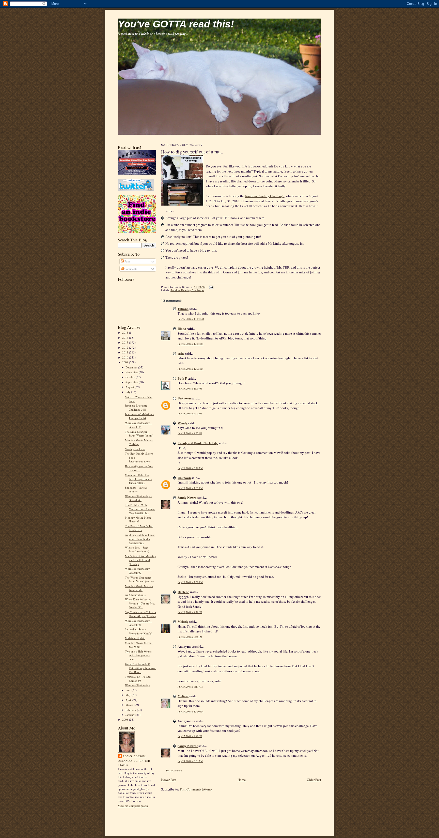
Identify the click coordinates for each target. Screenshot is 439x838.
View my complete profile (133, 806)
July (128, 392)
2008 (125, 719)
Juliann (183, 308)
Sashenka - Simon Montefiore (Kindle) (138, 631)
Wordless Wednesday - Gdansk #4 (138, 425)
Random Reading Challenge (264, 196)
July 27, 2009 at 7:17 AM (190, 686)
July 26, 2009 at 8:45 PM (190, 637)
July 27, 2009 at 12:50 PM (190, 711)
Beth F (182, 378)
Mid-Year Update (135, 638)
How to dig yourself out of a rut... (139, 468)
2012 (125, 347)
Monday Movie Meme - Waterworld (139, 588)
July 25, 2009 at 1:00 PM (190, 388)
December (132, 367)
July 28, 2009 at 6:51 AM (190, 761)
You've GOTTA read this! (176, 24)
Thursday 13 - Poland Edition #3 (138, 678)
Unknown (184, 398)
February (131, 710)
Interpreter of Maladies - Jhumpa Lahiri (139, 416)
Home (242, 779)
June (129, 690)
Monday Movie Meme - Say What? (139, 645)
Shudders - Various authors (136, 489)
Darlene (183, 591)
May (129, 695)
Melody (183, 621)
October (131, 377)
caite (181, 353)
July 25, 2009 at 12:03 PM (190, 344)
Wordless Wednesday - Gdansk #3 (138, 498)
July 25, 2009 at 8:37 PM (190, 433)
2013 (125, 342)
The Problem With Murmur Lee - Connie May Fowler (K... (140, 509)
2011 (125, 352)
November (132, 372)
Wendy (182, 423)
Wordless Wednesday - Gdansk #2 (138, 571)
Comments (130, 269)
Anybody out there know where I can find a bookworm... (140, 539)
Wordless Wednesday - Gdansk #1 (138, 623)
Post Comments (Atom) (196, 789)
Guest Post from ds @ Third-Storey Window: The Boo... (140, 668)
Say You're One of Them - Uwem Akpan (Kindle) (140, 614)
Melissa (183, 695)
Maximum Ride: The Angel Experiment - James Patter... (138, 479)
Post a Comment (174, 770)
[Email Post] (210, 287)
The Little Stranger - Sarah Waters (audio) (139, 434)
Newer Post (168, 779)
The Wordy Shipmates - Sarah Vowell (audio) (139, 579)
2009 (125, 362)
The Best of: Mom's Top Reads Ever (139, 528)
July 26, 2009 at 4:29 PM (190, 612)
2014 (125, 337)
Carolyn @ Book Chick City (198, 442)
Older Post (314, 779)
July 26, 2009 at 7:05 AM (190, 488)
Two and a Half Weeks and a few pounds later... (138, 655)
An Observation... (135, 595)
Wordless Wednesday (137, 685)
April (129, 700)
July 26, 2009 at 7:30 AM (190, 582)
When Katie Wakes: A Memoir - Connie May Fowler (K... (140, 603)
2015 (125, 332)
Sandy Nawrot (134, 755)
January (130, 715)
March (130, 705)
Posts (127, 261)
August (130, 387)
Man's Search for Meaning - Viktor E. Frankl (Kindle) (140, 560)
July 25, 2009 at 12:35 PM (190, 368)
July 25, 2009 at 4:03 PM (190, 413)
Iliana (182, 328)
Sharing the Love (135, 449)
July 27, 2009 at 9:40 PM (190, 736)
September (132, 382)
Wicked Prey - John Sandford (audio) (137, 549)
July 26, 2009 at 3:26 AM (190, 468)
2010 (125, 357)
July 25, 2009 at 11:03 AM (191, 319)
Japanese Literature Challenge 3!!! (136, 407)
